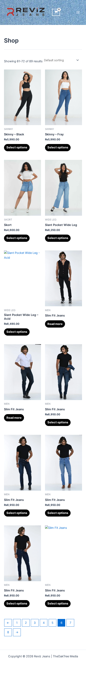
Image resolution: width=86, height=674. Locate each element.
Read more (55, 324)
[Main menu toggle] (78, 12)
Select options (16, 147)
